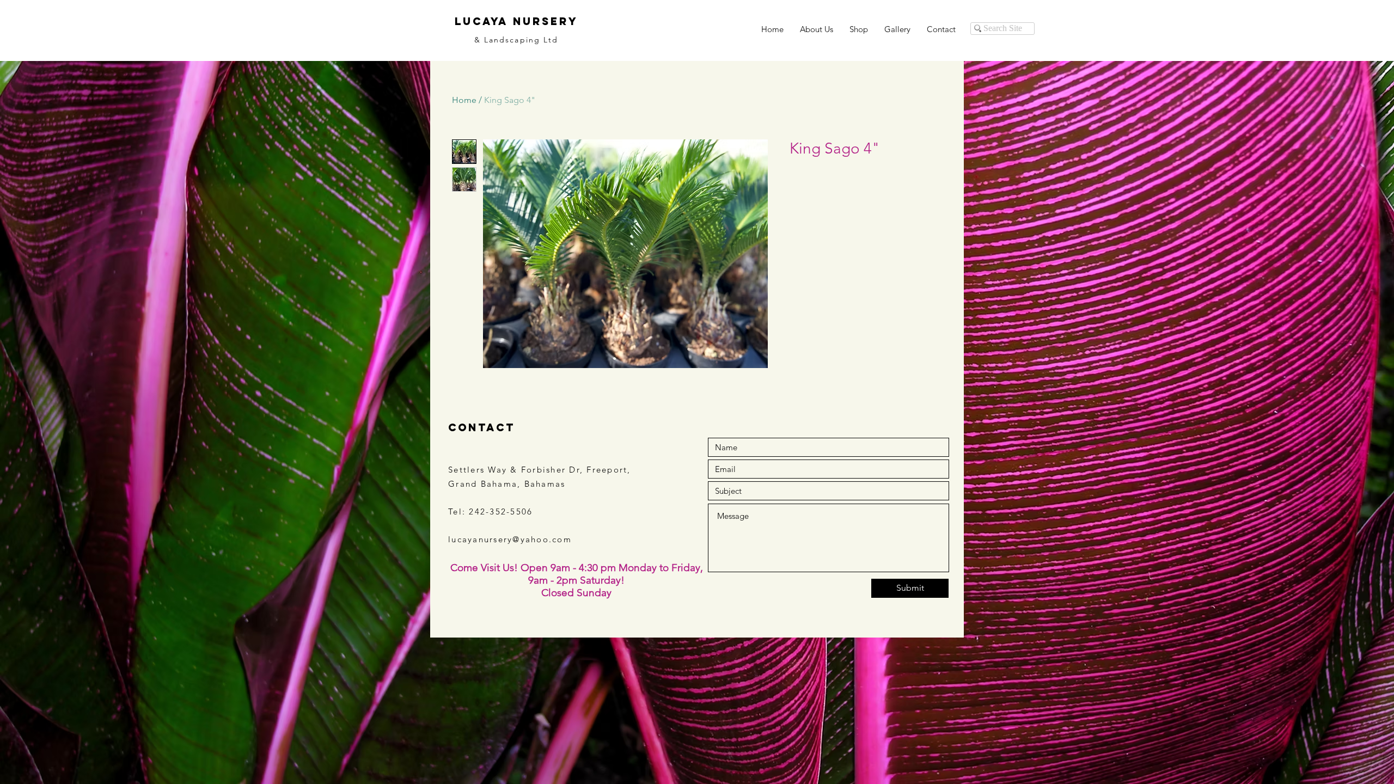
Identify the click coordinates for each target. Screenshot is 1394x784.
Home (464, 100)
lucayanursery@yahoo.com (510, 539)
